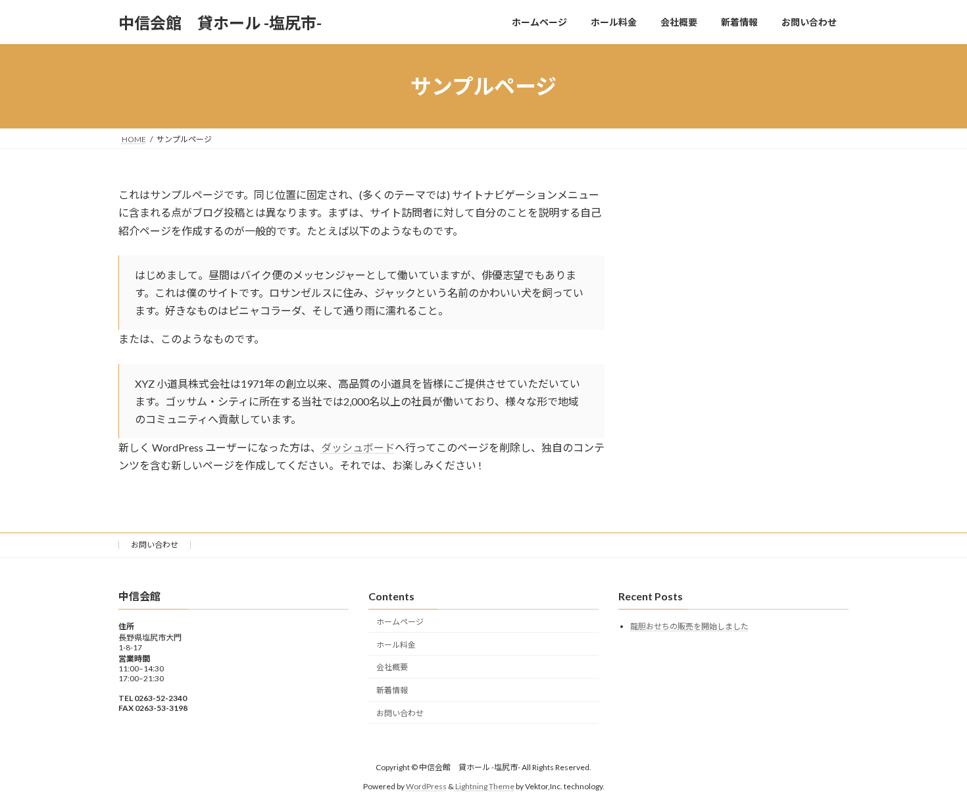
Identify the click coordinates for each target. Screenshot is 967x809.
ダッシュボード (358, 447)
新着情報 (392, 690)
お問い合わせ (154, 545)
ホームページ (400, 621)
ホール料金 (396, 644)
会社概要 (392, 667)
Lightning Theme (484, 786)
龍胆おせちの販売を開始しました (689, 626)
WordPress (426, 786)
